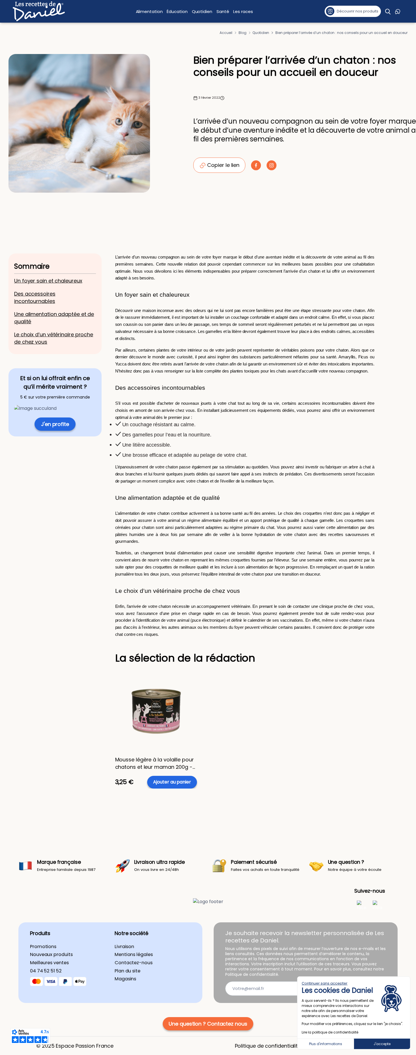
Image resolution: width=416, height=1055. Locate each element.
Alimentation (149, 11)
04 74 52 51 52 (46, 971)
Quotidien (202, 11)
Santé (222, 11)
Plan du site (127, 971)
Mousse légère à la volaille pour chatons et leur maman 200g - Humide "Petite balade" (154, 763)
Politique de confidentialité (268, 1045)
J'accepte (382, 1043)
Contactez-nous (134, 963)
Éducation (177, 11)
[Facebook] (362, 905)
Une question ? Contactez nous (208, 1023)
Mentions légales (134, 954)
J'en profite (55, 424)
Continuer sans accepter (325, 983)
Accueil (226, 32)
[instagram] (377, 905)
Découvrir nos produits (357, 11)
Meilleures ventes (49, 963)
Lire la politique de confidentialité (330, 1032)
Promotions (43, 947)
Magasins (125, 979)
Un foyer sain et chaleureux (48, 280)
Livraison (124, 947)
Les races (243, 11)
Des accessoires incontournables (34, 297)
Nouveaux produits (51, 954)
